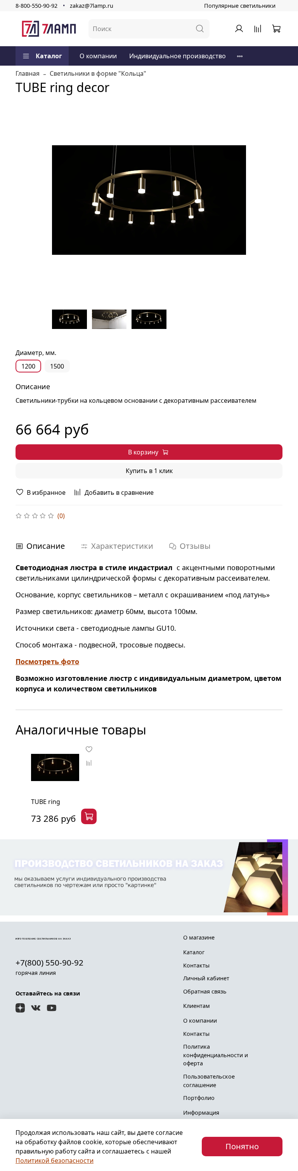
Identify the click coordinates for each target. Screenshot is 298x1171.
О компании (98, 56)
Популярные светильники (239, 5)
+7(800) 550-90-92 (49, 962)
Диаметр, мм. (36, 353)
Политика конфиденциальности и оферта (215, 1055)
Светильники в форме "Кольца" (98, 73)
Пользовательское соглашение (209, 1081)
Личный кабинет (206, 978)
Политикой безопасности (55, 1160)
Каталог (49, 56)
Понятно (242, 1146)
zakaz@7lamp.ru (91, 5)
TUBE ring (45, 801)
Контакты (196, 965)
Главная (28, 73)
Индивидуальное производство (177, 56)
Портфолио (199, 1097)
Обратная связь (205, 991)
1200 (28, 366)
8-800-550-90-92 (36, 5)
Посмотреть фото (47, 661)
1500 (57, 366)
